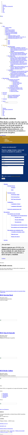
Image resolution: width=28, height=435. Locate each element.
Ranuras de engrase (15, 236)
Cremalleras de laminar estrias (17, 231)
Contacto (3, 258)
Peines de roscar (14, 234)
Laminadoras (10, 202)
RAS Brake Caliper (15, 194)
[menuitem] (15, 1)
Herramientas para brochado (13, 213)
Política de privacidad (19, 430)
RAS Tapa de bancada (16, 199)
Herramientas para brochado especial (19, 227)
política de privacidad (15, 176)
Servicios (6, 240)
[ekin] (14, 18)
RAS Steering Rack (15, 196)
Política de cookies (4, 432)
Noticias (4, 5)
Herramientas (7, 212)
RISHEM (13, 187)
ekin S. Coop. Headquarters (4, 409)
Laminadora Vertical (15, 203)
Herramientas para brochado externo (19, 224)
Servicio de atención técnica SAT (14, 209)
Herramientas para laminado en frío (15, 230)
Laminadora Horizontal (16, 206)
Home (6, 139)
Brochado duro (18, 222)
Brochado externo (11, 192)
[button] (4, 101)
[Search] (6, 434)
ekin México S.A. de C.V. (4, 423)
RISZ (12, 189)
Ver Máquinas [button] (3, 135)
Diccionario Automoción (8, 6)
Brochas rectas (18, 217)
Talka (11, 432)
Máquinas (7, 140)
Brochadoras (5, 393)
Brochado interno (11, 185)
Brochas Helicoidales (19, 219)
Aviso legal (12, 430)
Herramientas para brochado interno (19, 215)
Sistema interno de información (6, 428)
